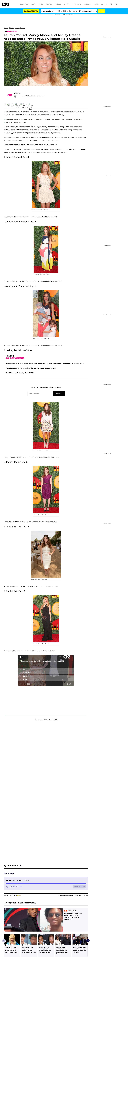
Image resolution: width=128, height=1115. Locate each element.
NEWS (33, 4)
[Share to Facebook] (10, 104)
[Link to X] (116, 4)
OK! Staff (17, 93)
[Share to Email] (31, 104)
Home (6, 28)
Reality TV (24, 4)
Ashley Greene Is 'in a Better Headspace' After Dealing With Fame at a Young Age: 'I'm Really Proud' (45, 363)
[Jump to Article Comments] (5, 104)
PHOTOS (58, 4)
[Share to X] (17, 104)
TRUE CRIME (77, 4)
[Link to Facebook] (106, 4)
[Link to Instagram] (111, 4)
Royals (49, 4)
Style (41, 4)
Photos (11, 28)
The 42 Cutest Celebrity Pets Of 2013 (20, 373)
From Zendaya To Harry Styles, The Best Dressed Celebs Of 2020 (31, 368)
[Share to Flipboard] (24, 104)
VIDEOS (66, 4)
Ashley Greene (20, 28)
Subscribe (99, 4)
